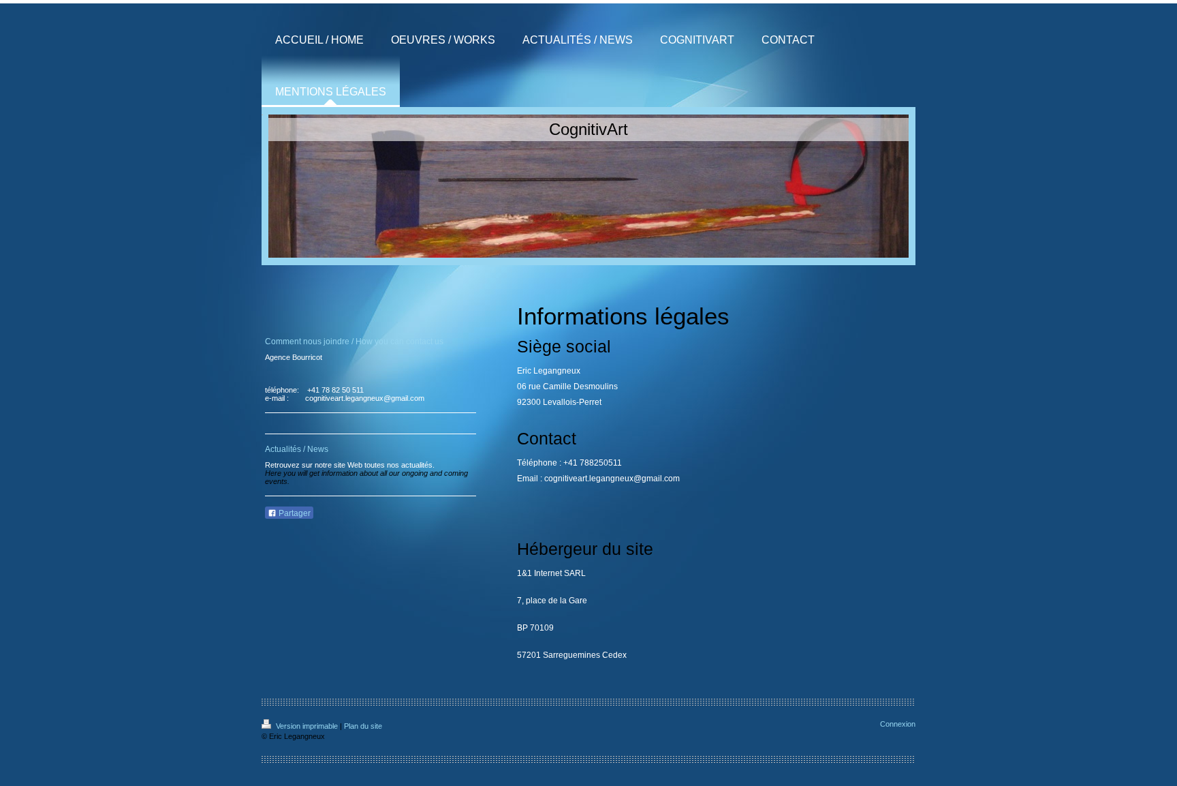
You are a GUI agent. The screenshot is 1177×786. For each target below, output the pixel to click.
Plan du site (363, 726)
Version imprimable (307, 726)
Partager (294, 513)
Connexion (897, 724)
